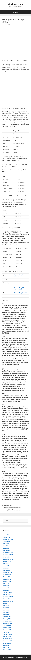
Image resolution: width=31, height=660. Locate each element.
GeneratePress (24, 657)
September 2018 (8, 645)
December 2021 (7, 572)
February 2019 (7, 634)
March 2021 (6, 590)
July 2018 (6, 647)
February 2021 (7, 592)
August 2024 (7, 537)
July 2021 (6, 583)
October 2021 (7, 577)
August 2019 (7, 630)
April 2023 (6, 546)
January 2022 (7, 570)
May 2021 (6, 588)
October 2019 (7, 625)
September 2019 (8, 627)
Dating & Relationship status (12, 507)
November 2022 (8, 555)
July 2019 (6, 632)
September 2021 (8, 579)
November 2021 (7, 574)
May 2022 (6, 566)
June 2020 (6, 608)
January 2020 (7, 619)
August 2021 (7, 581)
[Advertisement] (15, 44)
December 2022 (8, 552)
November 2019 (7, 623)
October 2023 (7, 541)
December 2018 (7, 638)
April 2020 (6, 612)
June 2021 (6, 585)
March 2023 (6, 548)
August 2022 (7, 561)
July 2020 (6, 605)
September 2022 (8, 559)
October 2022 (7, 557)
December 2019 (7, 621)
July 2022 (6, 563)
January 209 (7, 650)
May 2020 (6, 610)
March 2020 (6, 614)
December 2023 (8, 539)
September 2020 (8, 601)
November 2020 (8, 597)
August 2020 (7, 603)
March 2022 (6, 568)
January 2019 (7, 636)
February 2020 (7, 616)
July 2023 (6, 544)
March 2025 (6, 535)
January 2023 (7, 550)
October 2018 (7, 643)
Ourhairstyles (15, 4)
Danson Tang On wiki (20, 293)
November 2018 (7, 641)
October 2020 (7, 599)
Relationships (8, 505)
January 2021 (7, 594)
